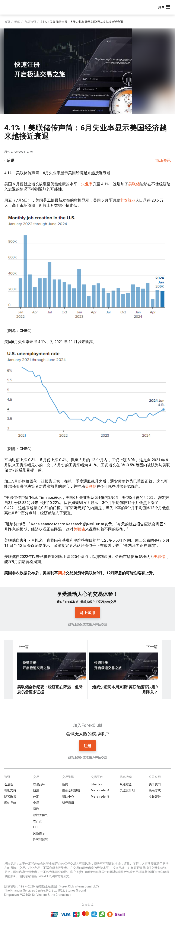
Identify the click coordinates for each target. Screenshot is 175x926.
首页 (7, 22)
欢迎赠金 (126, 784)
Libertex (96, 784)
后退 (11, 160)
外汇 (36, 796)
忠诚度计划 (127, 790)
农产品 (37, 821)
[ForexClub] (19, 7)
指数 (36, 808)
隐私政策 (10, 796)
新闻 (17, 22)
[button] (164, 7)
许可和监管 (40, 839)
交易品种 (39, 784)
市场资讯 (30, 22)
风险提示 (39, 833)
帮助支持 (10, 790)
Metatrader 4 (100, 790)
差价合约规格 (71, 790)
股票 (36, 790)
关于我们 (155, 784)
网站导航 (10, 802)
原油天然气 (40, 815)
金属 (36, 802)
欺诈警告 (155, 796)
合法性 (8, 784)
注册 (87, 745)
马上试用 (87, 612)
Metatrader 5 (100, 796)
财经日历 (68, 802)
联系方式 (155, 790)
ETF (35, 827)
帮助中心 (68, 796)
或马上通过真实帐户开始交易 (87, 624)
